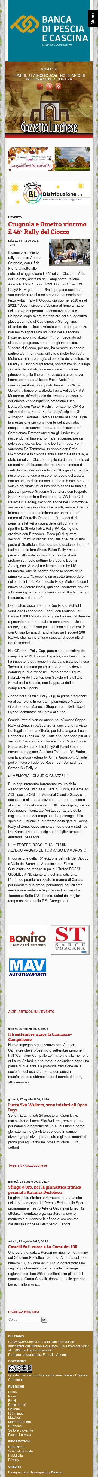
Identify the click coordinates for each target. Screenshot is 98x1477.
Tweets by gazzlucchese (27, 1165)
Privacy (13, 1459)
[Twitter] (49, 86)
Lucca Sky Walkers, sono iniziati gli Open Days (47, 1107)
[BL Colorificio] (49, 192)
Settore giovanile (20, 1430)
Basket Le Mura (19, 1434)
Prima (12, 1392)
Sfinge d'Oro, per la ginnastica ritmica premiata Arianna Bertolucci (44, 1189)
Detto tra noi (17, 1404)
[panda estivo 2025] (49, 158)
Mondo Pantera (19, 1421)
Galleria (14, 1408)
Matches (14, 1417)
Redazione (16, 1446)
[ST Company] (70, 939)
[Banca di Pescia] (49, 30)
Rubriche (15, 1425)
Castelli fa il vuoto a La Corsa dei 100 (42, 1246)
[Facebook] (39, 86)
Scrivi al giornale (20, 1451)
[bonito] (27, 939)
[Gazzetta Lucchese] (49, 114)
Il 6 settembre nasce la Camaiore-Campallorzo (40, 1036)
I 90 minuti (15, 1413)
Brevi (12, 1400)
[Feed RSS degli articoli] (58, 86)
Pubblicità (15, 1455)
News (12, 1396)
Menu (92, 19)
